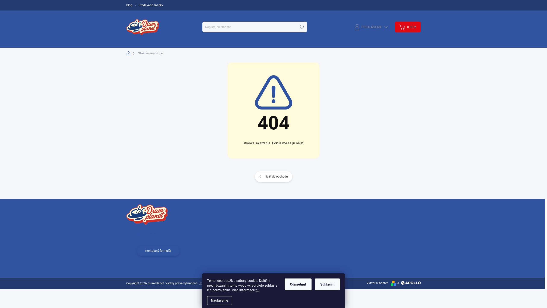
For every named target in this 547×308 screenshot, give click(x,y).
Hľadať (301, 27)
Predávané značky (151, 5)
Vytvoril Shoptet (377, 283)
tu (257, 290)
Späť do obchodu (276, 176)
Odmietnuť (298, 284)
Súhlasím (327, 284)
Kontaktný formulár (158, 250)
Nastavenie (219, 300)
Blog (129, 5)
